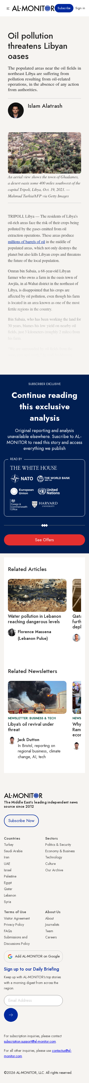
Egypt (8, 882)
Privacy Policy (14, 924)
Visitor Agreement (17, 918)
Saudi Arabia (13, 851)
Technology (53, 857)
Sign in (80, 8)
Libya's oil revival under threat (31, 727)
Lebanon (10, 895)
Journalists (52, 924)
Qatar (8, 888)
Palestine (10, 876)
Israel (7, 870)
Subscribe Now (21, 821)
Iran (6, 857)
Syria (7, 901)
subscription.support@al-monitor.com (30, 1041)
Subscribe (64, 8)
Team (49, 930)
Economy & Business (60, 851)
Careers (51, 937)
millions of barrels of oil (26, 241)
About (49, 918)
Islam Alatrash (45, 106)
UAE (7, 863)
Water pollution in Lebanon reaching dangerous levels (34, 619)
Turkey (8, 844)
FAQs (8, 930)
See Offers (44, 540)
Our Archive (54, 870)
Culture (50, 863)
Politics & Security (58, 844)
